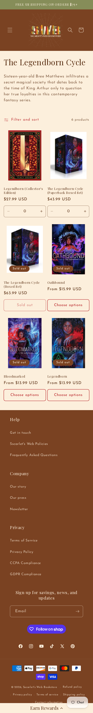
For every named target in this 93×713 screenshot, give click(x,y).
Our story (18, 487)
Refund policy (72, 687)
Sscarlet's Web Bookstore (40, 687)
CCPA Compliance (25, 563)
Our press (18, 498)
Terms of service (47, 694)
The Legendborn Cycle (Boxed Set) (22, 284)
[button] (46, 708)
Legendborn (57, 376)
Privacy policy (22, 694)
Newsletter (19, 509)
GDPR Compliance (25, 574)
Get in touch (20, 433)
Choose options (68, 305)
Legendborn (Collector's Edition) (23, 191)
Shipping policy (74, 694)
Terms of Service (24, 540)
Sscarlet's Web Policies (29, 444)
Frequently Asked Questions (34, 455)
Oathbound (56, 283)
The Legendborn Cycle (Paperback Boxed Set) (65, 191)
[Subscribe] (77, 611)
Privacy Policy (21, 552)
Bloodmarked (14, 376)
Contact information (49, 702)
